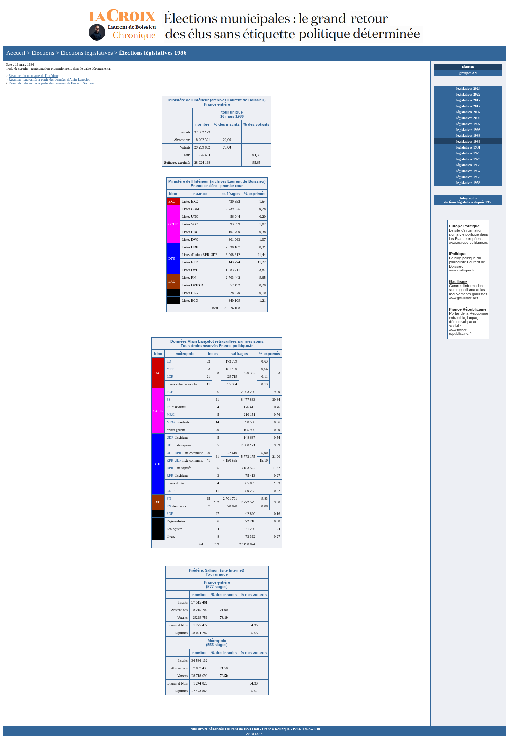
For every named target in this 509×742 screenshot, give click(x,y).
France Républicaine (467, 309)
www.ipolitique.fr (461, 270)
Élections (43, 53)
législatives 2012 (468, 106)
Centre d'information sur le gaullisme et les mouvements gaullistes (468, 290)
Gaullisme (458, 281)
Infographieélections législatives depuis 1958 (468, 200)
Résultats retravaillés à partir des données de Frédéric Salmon (51, 83)
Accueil (15, 53)
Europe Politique (464, 226)
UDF (170, 437)
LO (169, 361)
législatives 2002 (468, 118)
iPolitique (457, 254)
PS (169, 399)
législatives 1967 (468, 171)
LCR (170, 376)
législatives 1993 (468, 130)
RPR (178, 453)
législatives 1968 (468, 165)
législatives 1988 (468, 135)
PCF (170, 392)
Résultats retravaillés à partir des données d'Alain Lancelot (49, 79)
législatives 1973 (468, 159)
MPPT (171, 369)
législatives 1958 (468, 183)
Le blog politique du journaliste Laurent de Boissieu (467, 262)
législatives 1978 (468, 153)
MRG (171, 415)
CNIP (171, 491)
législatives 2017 (468, 100)
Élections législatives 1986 (153, 53)
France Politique (276, 729)
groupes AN (468, 73)
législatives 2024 (468, 88)
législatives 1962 (468, 177)
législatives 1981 (468, 147)
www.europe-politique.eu (468, 242)
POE (170, 514)
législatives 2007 (468, 112)
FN (169, 498)
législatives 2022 (468, 94)
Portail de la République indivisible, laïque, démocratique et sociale (468, 319)
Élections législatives (87, 53)
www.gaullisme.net (463, 298)
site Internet (232, 570)
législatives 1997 (468, 124)
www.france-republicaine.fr (460, 332)
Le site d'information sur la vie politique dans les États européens (468, 234)
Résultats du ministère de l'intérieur (33, 76)
